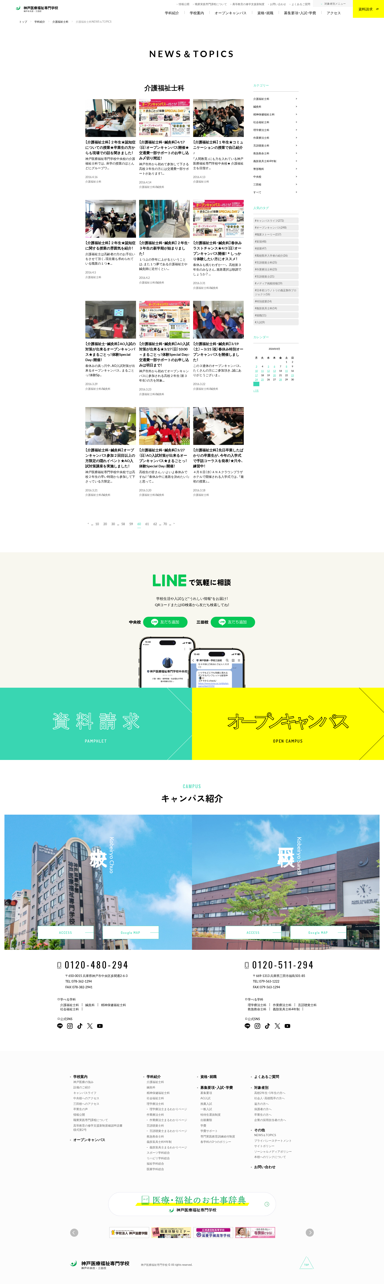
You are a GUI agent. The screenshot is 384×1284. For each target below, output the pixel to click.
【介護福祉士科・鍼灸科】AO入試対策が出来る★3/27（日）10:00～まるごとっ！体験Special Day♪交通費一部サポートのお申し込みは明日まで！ (164, 354)
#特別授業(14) (263, 301)
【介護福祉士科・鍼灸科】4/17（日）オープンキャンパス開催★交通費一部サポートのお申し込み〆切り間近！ (164, 150)
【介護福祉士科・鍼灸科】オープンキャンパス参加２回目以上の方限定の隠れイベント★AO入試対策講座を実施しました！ (110, 457)
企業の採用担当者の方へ (270, 1120)
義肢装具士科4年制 (264, 161)
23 (292, 375)
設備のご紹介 (82, 1087)
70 (165, 524)
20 (105, 524)
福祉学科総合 (155, 1163)
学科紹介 (172, 12)
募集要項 (206, 1093)
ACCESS (65, 932)
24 (256, 379)
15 (286, 371)
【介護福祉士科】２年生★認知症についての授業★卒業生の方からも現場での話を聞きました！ (110, 147)
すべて (257, 192)
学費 (203, 1125)
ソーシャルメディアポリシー (273, 1151)
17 (256, 375)
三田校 (257, 184)
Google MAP (130, 932)
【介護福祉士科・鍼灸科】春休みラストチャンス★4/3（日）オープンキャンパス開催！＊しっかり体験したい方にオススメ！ (217, 250)
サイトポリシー (264, 1146)
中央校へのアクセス (86, 1098)
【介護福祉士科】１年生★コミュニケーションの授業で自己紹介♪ (218, 147)
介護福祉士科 (93, 181)
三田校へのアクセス (86, 1103)
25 (262, 379)
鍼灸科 (160, 187)
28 (280, 379)
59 (131, 524)
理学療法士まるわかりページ (168, 1109)
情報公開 (184, 4)
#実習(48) (260, 241)
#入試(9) (260, 322)
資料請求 (365, 9)
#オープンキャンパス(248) (270, 227)
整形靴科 (258, 169)
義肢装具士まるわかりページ (168, 1147)
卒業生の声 (80, 1109)
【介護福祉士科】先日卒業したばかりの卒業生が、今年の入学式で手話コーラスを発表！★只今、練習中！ (218, 457)
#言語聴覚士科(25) (266, 262)
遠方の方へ (261, 1103)
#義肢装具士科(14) (266, 308)
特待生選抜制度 (210, 1114)
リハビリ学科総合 (158, 1158)
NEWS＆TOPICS (265, 1135)
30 (113, 524)
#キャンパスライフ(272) (269, 221)
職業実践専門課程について (211, 4)
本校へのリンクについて (270, 1157)
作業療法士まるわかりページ (168, 1120)
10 (97, 524)
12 (268, 371)
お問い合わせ (278, 4)
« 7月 (256, 390)
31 (256, 384)
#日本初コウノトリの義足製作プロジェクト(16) (275, 292)
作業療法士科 (261, 138)
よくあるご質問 (301, 4)
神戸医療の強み (83, 1082)
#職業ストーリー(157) (268, 234)
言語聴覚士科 (261, 145)
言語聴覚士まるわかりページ (168, 1131)
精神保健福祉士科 (264, 114)
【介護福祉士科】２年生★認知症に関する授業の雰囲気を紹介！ (110, 245)
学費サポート (209, 1131)
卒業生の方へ (263, 1114)
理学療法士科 (261, 130)
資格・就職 (265, 12)
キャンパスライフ (84, 1093)
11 (262, 371)
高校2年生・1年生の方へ (269, 1093)
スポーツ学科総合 (158, 1152)
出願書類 (206, 1120)
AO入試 (205, 1098)
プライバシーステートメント (273, 1140)
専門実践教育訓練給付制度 (217, 1136)
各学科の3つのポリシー (215, 1141)
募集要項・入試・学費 (300, 12)
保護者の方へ (263, 1109)
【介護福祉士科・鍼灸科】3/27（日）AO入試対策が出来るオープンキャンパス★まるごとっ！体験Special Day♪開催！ (163, 457)
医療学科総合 (155, 1169)
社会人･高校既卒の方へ (269, 1098)
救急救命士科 (261, 153)
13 (274, 371)
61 (147, 524)
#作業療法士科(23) (266, 269)
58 (123, 524)
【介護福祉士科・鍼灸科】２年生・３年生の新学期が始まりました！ (164, 248)
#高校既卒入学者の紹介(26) (271, 255)
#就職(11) (260, 315)
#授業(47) (260, 248)
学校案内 (197, 12)
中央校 (257, 177)
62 (155, 524)
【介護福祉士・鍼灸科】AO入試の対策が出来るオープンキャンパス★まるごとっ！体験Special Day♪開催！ (110, 351)
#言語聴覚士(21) (264, 276)
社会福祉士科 (261, 122)
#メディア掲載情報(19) (268, 283)
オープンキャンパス (231, 12)
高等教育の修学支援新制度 (248, 4)
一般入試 (206, 1109)
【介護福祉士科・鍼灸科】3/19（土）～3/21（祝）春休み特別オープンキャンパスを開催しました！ (218, 351)
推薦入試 (206, 1103)
